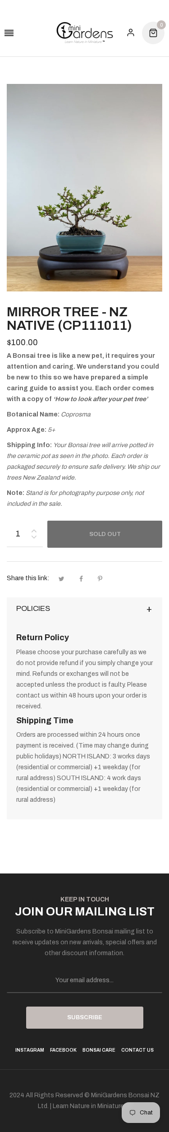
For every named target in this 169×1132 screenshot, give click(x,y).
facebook (63, 1050)
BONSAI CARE (98, 1050)
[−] (34, 538)
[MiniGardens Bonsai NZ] (85, 32)
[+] (34, 529)
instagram (29, 1050)
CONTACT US (137, 1050)
